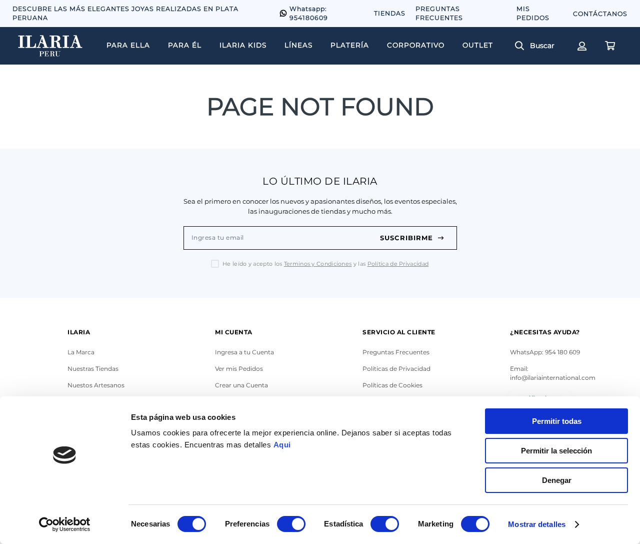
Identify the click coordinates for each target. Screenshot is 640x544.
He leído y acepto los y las (325, 264)
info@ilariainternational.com (553, 377)
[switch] (291, 524)
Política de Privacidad (398, 263)
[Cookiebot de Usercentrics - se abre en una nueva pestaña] (64, 524)
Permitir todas (557, 421)
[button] (539, 46)
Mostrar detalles (537, 524)
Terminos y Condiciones (318, 263)
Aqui (282, 444)
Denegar (557, 480)
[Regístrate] (581, 46)
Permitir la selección (556, 450)
